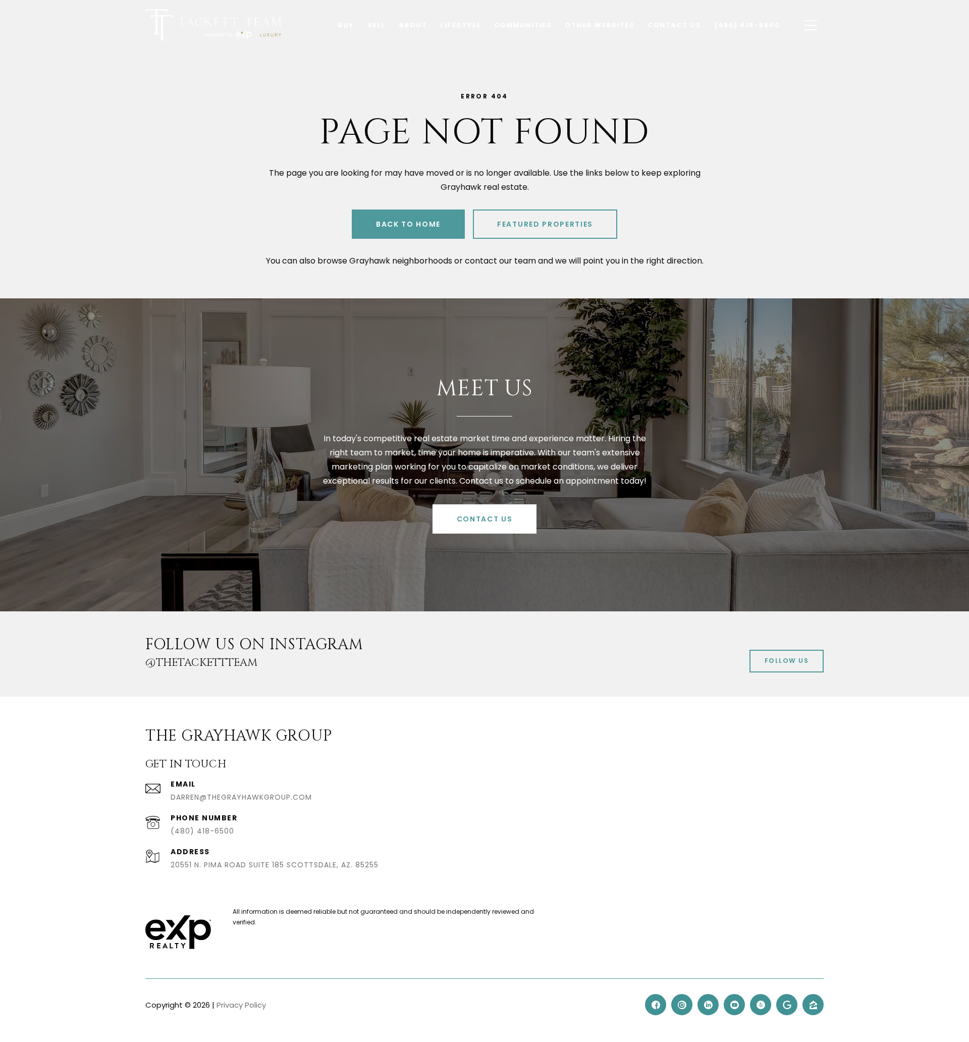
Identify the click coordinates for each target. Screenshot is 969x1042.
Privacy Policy (241, 1005)
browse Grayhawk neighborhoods (384, 261)
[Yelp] (760, 1004)
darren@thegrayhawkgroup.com (241, 797)
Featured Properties (545, 224)
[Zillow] (813, 1004)
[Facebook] (655, 1004)
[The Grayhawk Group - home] (213, 25)
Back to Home (408, 224)
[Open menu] (810, 25)
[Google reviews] (786, 1004)
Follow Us (787, 660)
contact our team (500, 261)
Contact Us (485, 519)
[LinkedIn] (708, 1004)
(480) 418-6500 (202, 831)
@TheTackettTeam (201, 663)
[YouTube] (734, 1004)
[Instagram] (681, 1004)
